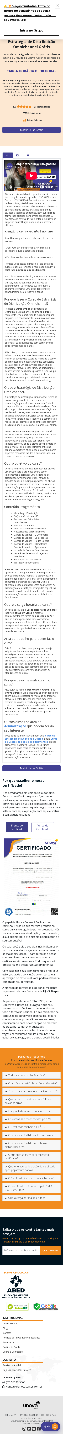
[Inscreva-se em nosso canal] (34, 1429)
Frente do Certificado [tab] (16, 827)
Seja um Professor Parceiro (17, 1369)
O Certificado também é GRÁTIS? (27, 1127)
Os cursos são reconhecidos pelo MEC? (31, 1119)
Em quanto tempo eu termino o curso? (30, 1111)
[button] (50, 1426)
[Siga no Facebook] (39, 1429)
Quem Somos (10, 1323)
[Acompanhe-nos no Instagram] (24, 1429)
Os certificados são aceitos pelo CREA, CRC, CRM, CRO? (29, 1187)
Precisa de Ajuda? (12, 1365)
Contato (7, 1332)
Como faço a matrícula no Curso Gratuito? (32, 1083)
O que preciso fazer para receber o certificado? (27, 1156)
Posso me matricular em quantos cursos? (32, 1091)
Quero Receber (50, 1250)
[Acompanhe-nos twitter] (29, 1429)
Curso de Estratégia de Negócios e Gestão (30, 737)
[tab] (7, 155)
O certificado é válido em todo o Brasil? (30, 1135)
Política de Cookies (12, 1347)
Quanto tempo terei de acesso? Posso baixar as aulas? (28, 1101)
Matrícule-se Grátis (31, 130)
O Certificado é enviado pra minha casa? (31, 1178)
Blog (5, 1328)
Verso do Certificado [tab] (42, 827)
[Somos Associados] (16, 1286)
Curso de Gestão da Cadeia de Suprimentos (31, 740)
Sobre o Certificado (13, 1351)
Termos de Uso (11, 1342)
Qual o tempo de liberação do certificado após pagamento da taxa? (30, 1168)
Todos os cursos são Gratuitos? (26, 1075)
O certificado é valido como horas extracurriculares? (26, 1144)
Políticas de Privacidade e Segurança (21, 1337)
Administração (15, 726)
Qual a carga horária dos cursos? (27, 1198)
